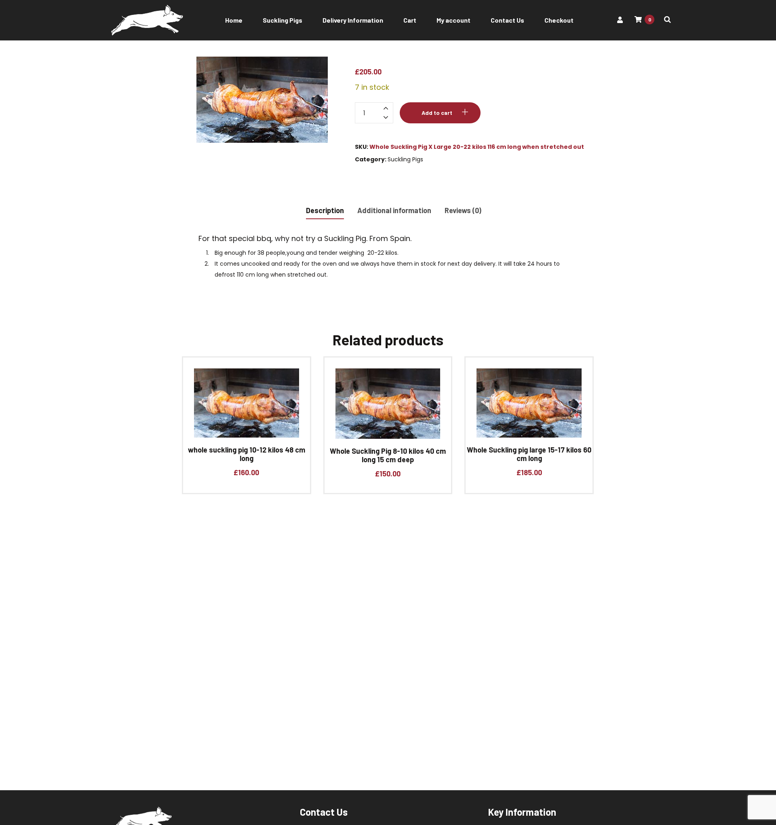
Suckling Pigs (405, 159)
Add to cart (437, 112)
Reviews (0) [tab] (463, 210)
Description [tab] (325, 210)
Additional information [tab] (394, 210)
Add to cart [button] (243, 409)
